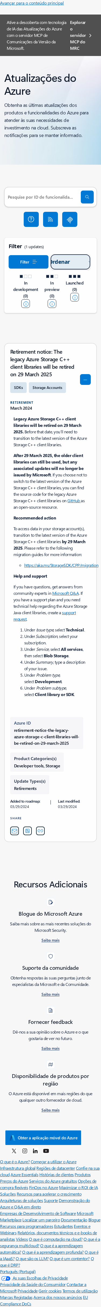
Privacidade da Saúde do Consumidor (33, 1284)
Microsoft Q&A (65, 593)
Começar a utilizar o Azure (53, 1161)
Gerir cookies (50, 1291)
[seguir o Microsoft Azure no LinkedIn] (35, 1150)
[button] (31, 219)
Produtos (82, 1174)
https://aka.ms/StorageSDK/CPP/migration (61, 565)
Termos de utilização (79, 1291)
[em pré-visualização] (52, 303)
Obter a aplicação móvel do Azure (47, 1137)
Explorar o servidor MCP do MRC (78, 35)
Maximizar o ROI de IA (78, 1187)
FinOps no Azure (43, 1187)
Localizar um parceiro (41, 1219)
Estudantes (63, 1226)
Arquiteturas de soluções (21, 1200)
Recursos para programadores (26, 1226)
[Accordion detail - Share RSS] (27, 831)
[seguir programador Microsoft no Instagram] (25, 1150)
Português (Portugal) (18, 1271)
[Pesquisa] (87, 197)
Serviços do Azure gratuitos (53, 1181)
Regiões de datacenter (55, 1168)
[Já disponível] (75, 297)
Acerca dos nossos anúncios (57, 1297)
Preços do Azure (14, 1181)
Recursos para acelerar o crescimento (49, 1194)
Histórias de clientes (56, 1174)
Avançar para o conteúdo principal (32, 3)
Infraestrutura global (18, 1168)
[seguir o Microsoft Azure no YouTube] (46, 1150)
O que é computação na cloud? (56, 1239)
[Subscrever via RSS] (50, 219)
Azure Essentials (24, 1174)
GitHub (74, 500)
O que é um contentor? (70, 1258)
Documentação (74, 1219)
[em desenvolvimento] (26, 303)
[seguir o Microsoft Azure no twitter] (14, 1150)
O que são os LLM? (32, 1258)
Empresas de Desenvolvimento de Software (38, 1213)
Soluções (8, 1194)
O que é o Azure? (15, 1161)
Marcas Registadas (16, 1297)
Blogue (94, 1219)
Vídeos (22, 1239)
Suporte (51, 1200)
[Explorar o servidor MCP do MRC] (69, 219)
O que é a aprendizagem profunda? (53, 1252)
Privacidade (28, 1291)
